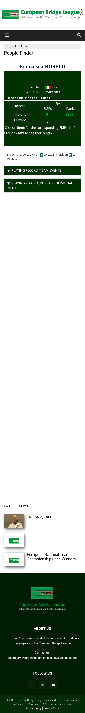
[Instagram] (42, 685)
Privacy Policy (51, 708)
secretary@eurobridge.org (25, 657)
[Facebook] (32, 685)
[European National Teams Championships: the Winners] (22, 559)
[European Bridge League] (42, 14)
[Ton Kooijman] (22, 521)
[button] (6, 35)
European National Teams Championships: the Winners (51, 556)
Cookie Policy (33, 708)
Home (8, 46)
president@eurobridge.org (59, 657)
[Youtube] (53, 685)
